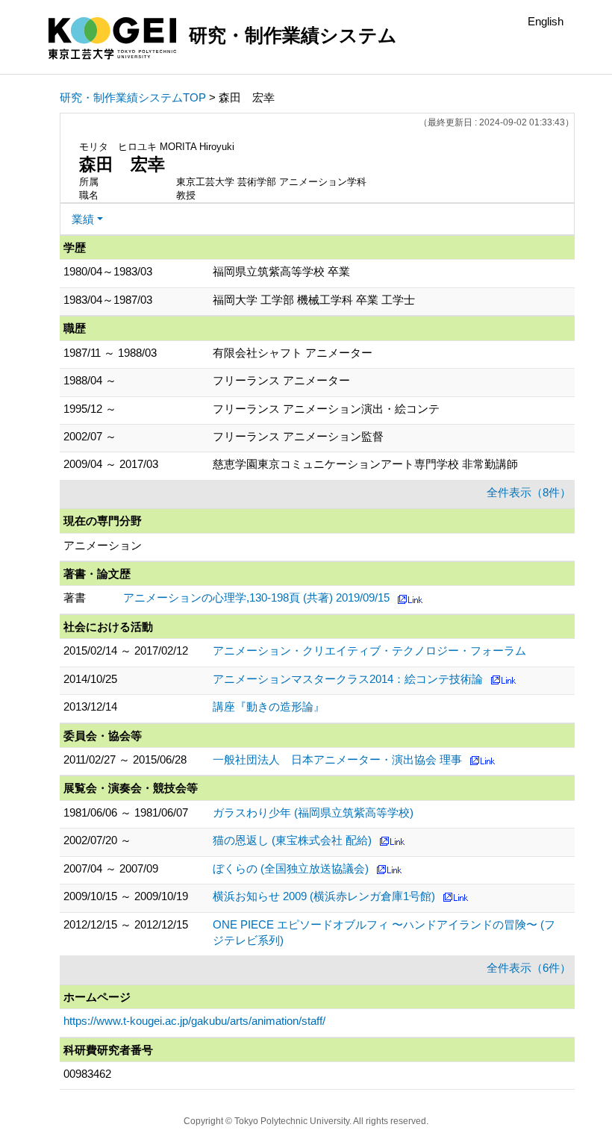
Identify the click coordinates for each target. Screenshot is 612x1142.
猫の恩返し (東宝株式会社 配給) (292, 840)
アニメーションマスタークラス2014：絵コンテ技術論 (348, 679)
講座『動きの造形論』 (269, 706)
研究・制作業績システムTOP (133, 97)
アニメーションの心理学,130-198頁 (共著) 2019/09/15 (256, 597)
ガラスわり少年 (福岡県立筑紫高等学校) (313, 812)
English (545, 21)
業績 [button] (83, 219)
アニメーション (102, 545)
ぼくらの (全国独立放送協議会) (291, 868)
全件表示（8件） (529, 492)
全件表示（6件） (529, 967)
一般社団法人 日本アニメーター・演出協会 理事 (337, 759)
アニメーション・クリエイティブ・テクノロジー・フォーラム (369, 650)
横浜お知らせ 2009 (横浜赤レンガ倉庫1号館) (324, 896)
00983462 (87, 1073)
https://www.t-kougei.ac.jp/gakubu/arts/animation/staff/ (194, 1020)
